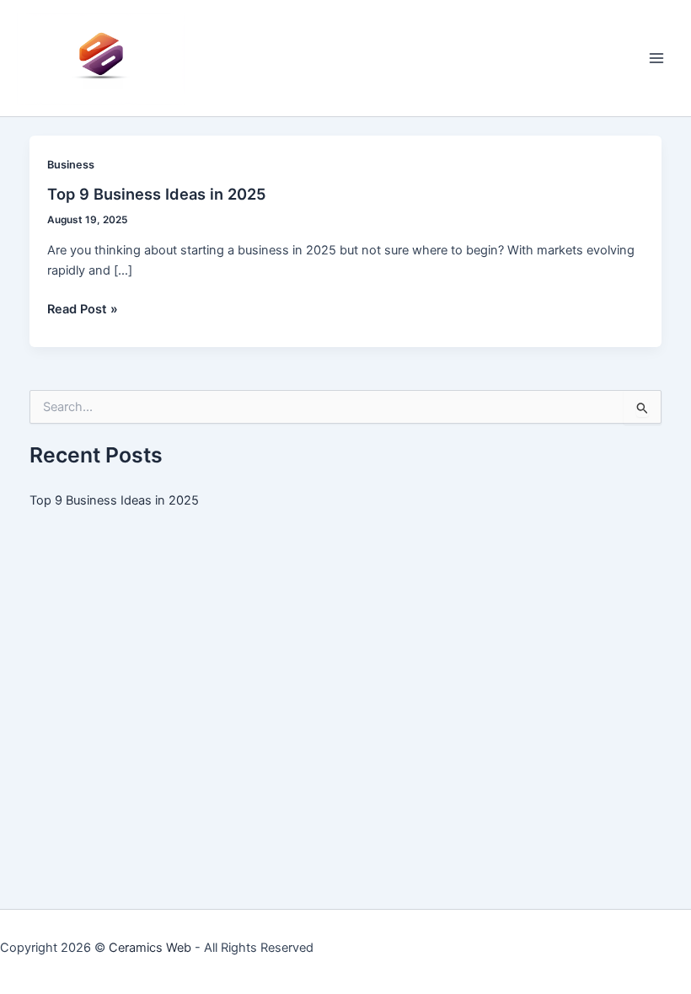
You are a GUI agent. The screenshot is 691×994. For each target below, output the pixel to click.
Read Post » (82, 310)
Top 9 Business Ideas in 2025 (156, 193)
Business (70, 164)
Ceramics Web (150, 947)
